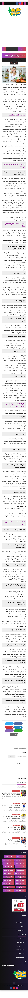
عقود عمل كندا (8, 890)
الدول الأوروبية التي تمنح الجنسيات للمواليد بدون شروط (11, 806)
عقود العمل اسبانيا (8, 887)
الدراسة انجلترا (20, 857)
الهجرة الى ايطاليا (20, 884)
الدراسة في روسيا (20, 867)
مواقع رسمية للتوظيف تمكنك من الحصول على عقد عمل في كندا (11, 794)
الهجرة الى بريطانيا (7, 884)
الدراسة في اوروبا (7, 860)
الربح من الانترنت (20, 870)
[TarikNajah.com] (14, 12)
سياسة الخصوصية (20, 923)
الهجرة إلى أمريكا (8, 877)
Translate (12, 967)
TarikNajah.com (7, 985)
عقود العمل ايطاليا (20, 890)
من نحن (22, 926)
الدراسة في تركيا (7, 863)
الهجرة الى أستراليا (8, 870)
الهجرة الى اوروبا (8, 880)
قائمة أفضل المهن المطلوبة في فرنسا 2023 (11, 828)
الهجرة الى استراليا (19, 873)
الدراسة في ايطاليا (20, 863)
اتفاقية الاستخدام (20, 930)
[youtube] (22, 3)
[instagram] (20, 3)
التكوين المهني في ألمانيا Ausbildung (13, 841)
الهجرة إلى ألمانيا (20, 877)
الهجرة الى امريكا (20, 880)
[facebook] (17, 3)
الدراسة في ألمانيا (9, 857)
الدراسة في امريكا (20, 860)
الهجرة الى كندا (14, 61)
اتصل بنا (22, 919)
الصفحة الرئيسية (21, 61)
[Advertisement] (14, 33)
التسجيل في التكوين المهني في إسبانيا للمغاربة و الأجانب (11, 817)
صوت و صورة (21, 953)
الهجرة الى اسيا (7, 873)
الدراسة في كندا (8, 867)
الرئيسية (21, 49)
